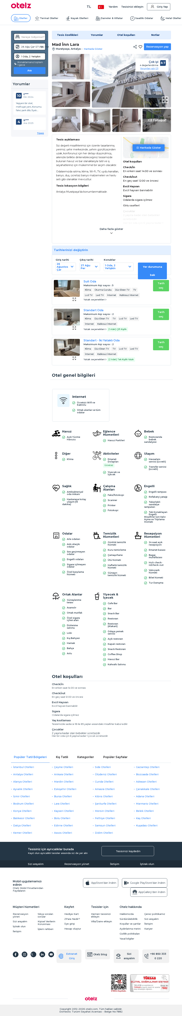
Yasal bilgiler (127, 938)
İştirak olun (147, 864)
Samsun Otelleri (105, 825)
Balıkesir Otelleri (24, 818)
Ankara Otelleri (63, 774)
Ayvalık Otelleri (23, 789)
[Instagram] (24, 954)
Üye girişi (69, 923)
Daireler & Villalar (112, 18)
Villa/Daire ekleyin (101, 921)
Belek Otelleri (145, 811)
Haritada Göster (150, 147)
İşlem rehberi (45, 929)
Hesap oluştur (72, 928)
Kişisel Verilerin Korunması (46, 922)
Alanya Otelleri (22, 781)
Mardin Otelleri (63, 781)
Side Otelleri (103, 767)
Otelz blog (100, 954)
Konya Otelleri (22, 811)
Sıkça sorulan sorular (45, 915)
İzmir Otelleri (21, 796)
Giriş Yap (162, 6)
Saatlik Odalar (144, 18)
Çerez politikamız (154, 914)
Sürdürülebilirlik (129, 919)
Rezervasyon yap (157, 46)
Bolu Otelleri (62, 818)
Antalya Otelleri (23, 774)
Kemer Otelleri (22, 832)
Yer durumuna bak (152, 271)
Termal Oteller (49, 18)
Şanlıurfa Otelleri (105, 803)
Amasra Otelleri (105, 789)
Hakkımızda (127, 914)
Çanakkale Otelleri (148, 789)
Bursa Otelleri (63, 796)
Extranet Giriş (71, 956)
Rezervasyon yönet (76, 864)
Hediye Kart (71, 914)
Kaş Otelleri (143, 818)
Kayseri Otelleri (64, 811)
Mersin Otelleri (104, 811)
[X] (33, 954)
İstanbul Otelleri (23, 767)
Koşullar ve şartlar (130, 923)
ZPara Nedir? (72, 919)
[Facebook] (15, 954)
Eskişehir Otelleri (65, 789)
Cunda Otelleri (104, 781)
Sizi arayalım (36, 864)
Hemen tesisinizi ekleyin (101, 915)
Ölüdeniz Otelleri (106, 774)
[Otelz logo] (21, 7)
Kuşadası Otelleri (146, 825)
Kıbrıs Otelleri (104, 796)
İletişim (114, 864)
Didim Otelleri (104, 832)
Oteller (23, 18)
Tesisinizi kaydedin (128, 851)
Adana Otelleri (145, 796)
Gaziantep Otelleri (147, 767)
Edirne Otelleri (63, 825)
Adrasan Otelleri (146, 781)
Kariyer (148, 928)
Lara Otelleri (62, 803)
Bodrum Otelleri (23, 803)
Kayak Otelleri (79, 18)
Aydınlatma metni (130, 928)
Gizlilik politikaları (130, 933)
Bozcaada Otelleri (147, 774)
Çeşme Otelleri (63, 767)
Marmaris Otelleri (147, 803)
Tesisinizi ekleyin (132, 6)
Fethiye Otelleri (105, 818)
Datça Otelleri (22, 825)
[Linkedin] (42, 954)
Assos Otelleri (63, 832)
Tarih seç (161, 285)
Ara (29, 70)
